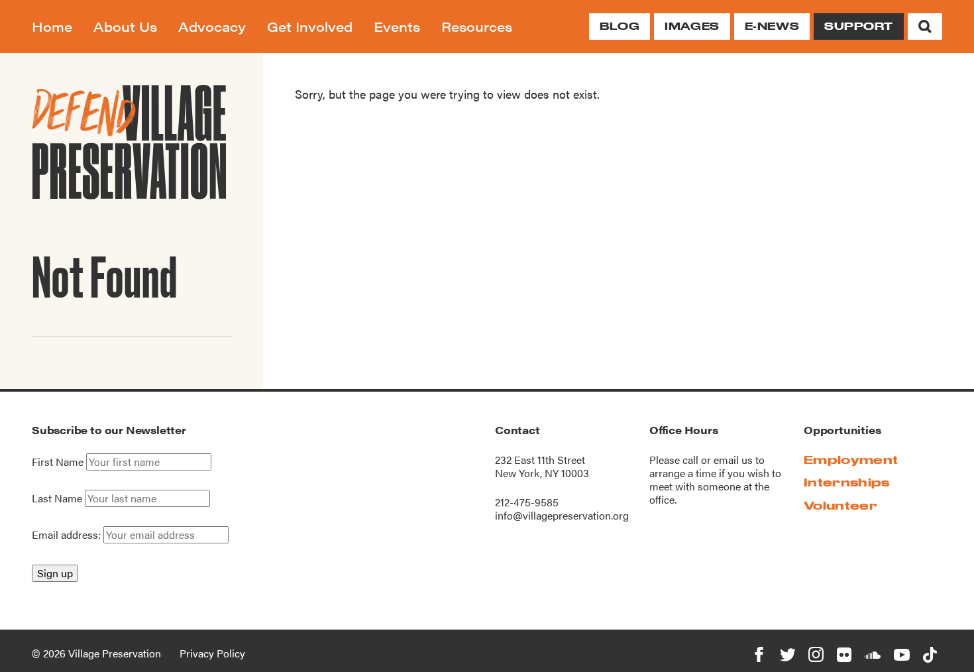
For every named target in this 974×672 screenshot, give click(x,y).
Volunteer (840, 505)
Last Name (57, 498)
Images (692, 26)
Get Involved (309, 26)
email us (733, 459)
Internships (847, 482)
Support (858, 26)
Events (397, 26)
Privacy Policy (212, 653)
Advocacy (212, 26)
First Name (57, 462)
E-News (772, 26)
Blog (619, 26)
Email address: (67, 534)
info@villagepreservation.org (562, 515)
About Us (125, 26)
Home (52, 26)
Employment (851, 459)
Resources (476, 26)
